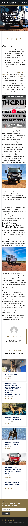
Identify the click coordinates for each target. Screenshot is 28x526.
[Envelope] (11, 520)
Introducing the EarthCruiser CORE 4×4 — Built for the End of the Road (14, 470)
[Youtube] (8, 520)
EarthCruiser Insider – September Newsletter (13, 418)
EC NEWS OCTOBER (11, 374)
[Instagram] (2, 520)
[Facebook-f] (5, 520)
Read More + (8, 378)
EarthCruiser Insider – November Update (13, 443)
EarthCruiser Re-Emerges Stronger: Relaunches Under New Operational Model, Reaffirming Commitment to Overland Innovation (13, 389)
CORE (19, 74)
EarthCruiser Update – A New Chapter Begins (13, 483)
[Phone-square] (13, 520)
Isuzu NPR (19, 76)
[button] (24, 2)
